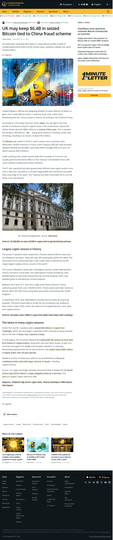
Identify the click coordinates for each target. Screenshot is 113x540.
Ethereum (5, 495)
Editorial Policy (32, 395)
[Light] (108, 4)
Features (19, 485)
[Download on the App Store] (91, 477)
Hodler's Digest (19, 494)
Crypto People (21, 489)
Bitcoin (9, 141)
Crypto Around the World (20, 515)
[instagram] (101, 483)
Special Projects (35, 499)
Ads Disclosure (68, 499)
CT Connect (51, 505)
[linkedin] (89, 483)
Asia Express (20, 499)
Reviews (19, 522)
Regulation (6, 507)
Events (49, 495)
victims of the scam (47, 129)
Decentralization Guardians (52, 490)
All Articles (19, 481)
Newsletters (69, 487)
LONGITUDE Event (51, 500)
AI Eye (18, 503)
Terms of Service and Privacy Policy (100, 536)
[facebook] (97, 483)
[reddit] (109, 483)
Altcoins (5, 499)
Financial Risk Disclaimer (69, 505)
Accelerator (51, 485)
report (42, 123)
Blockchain (6, 503)
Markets (15, 11)
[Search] (108, 11)
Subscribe (94, 95)
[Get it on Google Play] (104, 477)
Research (40, 11)
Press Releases (35, 488)
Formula (50, 481)
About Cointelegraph (70, 482)
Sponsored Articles (36, 482)
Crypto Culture (18, 508)
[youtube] (105, 483)
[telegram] (93, 483)
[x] (85, 483)
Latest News (6, 39)
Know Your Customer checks (32, 334)
